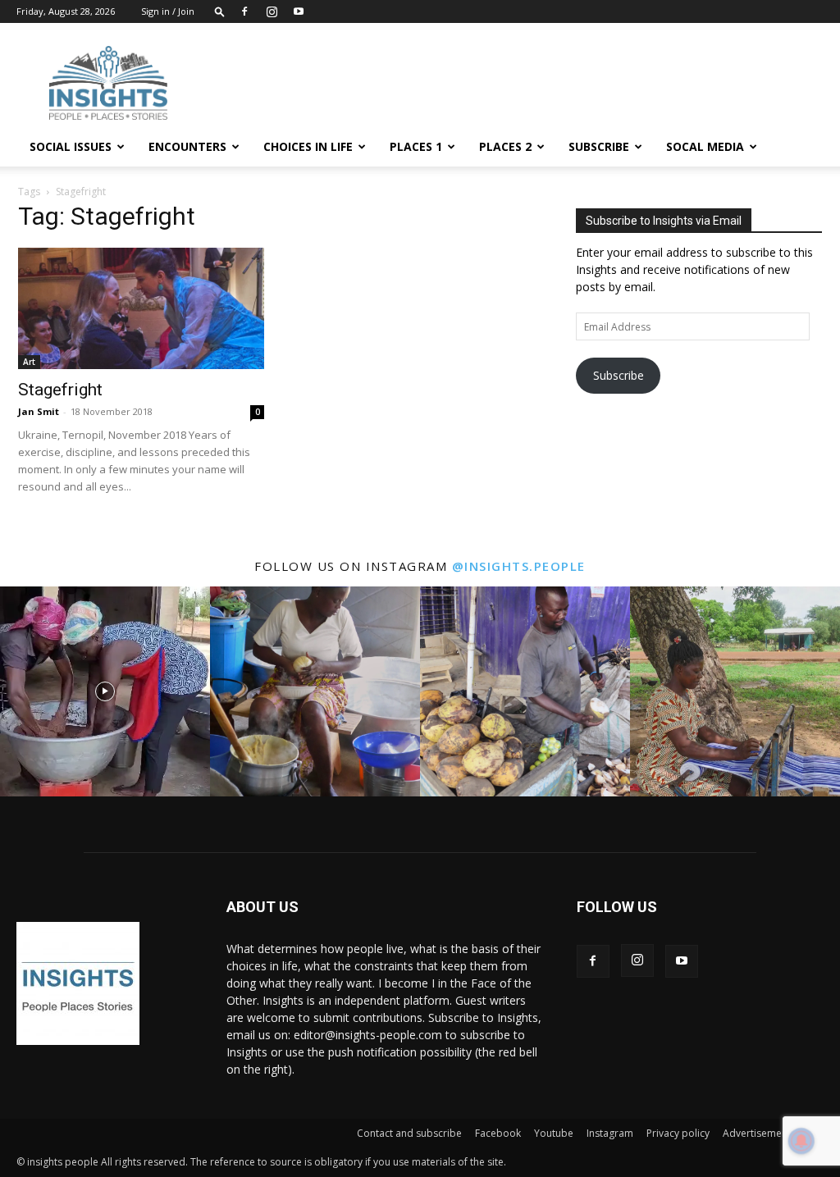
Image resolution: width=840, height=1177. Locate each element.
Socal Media (705, 146)
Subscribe (598, 146)
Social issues (71, 146)
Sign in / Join (167, 11)
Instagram (610, 1133)
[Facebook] (244, 11)
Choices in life (308, 146)
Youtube (553, 1133)
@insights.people (519, 566)
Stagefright (60, 389)
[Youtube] (298, 11)
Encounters (187, 146)
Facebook (498, 1133)
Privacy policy (678, 1133)
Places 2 (505, 146)
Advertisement (757, 1133)
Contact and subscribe (409, 1133)
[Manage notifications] (801, 1141)
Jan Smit (38, 411)
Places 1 (416, 146)
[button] (220, 11)
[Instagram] (271, 11)
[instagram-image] (105, 691)
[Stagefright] (141, 308)
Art (29, 361)
